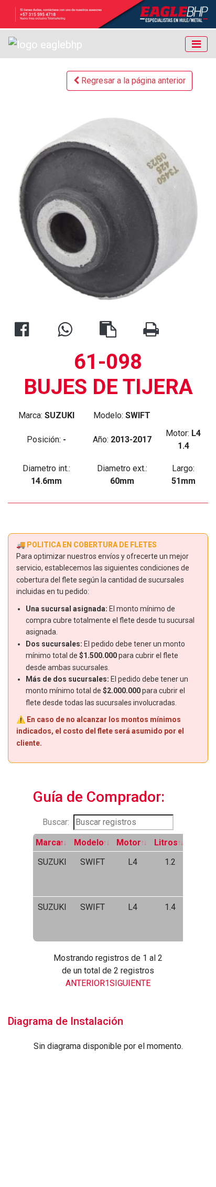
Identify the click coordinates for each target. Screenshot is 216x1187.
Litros (166, 842)
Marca (48, 842)
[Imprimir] (151, 332)
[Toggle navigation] (196, 44)
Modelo (89, 842)
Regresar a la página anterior (132, 81)
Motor (128, 842)
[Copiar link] (108, 332)
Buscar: (55, 822)
